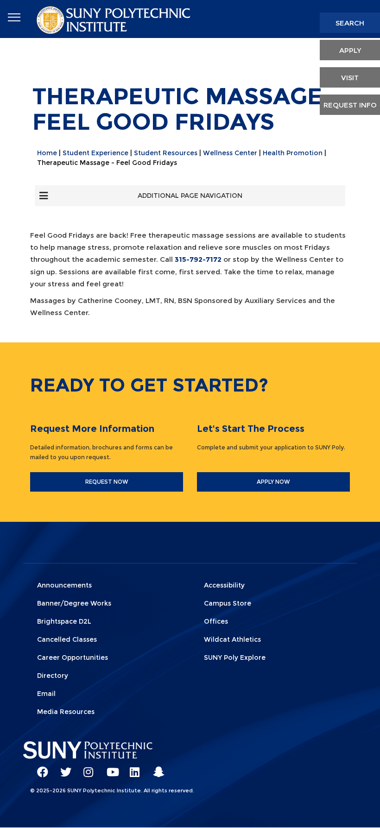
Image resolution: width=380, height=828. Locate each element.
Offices (216, 621)
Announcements (64, 585)
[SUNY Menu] (14, 18)
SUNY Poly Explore (235, 657)
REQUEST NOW (106, 481)
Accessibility (224, 585)
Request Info (350, 105)
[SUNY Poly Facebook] (39, 768)
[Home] (114, 19)
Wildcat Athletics (232, 639)
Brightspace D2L (64, 621)
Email (46, 693)
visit (350, 77)
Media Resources (66, 712)
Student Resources (165, 153)
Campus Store (227, 603)
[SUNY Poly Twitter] (62, 768)
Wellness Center (230, 153)
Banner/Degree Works (74, 603)
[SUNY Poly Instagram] (85, 768)
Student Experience (95, 153)
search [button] (350, 23)
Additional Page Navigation (190, 195)
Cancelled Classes (67, 639)
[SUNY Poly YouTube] (109, 768)
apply (350, 50)
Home (47, 153)
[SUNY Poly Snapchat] (155, 768)
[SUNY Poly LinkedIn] (132, 768)
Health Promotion (293, 153)
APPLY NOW (273, 481)
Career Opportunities (72, 657)
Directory (52, 675)
